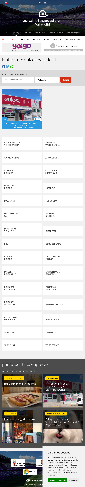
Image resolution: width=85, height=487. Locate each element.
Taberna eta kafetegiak (53, 39)
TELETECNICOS (52, 345)
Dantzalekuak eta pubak (74, 39)
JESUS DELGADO (53, 243)
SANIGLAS (9, 332)
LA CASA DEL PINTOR (10, 257)
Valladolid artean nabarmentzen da (18, 371)
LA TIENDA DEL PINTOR (52, 257)
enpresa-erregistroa (74, 33)
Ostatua (26, 39)
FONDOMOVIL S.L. (11, 214)
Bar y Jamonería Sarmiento (20, 383)
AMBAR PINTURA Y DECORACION (12, 143)
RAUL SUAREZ (52, 319)
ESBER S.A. (50, 188)
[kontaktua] (39, 2)
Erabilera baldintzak (30, 484)
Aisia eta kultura (40, 33)
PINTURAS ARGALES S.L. (10, 288)
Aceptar (52, 480)
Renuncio (62, 480)
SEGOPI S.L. (51, 332)
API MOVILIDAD (12, 157)
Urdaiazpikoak (11, 413)
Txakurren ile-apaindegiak (56, 413)
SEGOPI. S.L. (10, 345)
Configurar (73, 480)
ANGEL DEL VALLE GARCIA (52, 143)
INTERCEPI (50, 231)
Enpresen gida (16, 33)
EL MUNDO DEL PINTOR (12, 186)
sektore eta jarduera (11, 39)
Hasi (5, 33)
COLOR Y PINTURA (8, 171)
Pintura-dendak (52, 378)
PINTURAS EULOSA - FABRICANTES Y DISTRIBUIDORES (57, 387)
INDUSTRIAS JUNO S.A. (51, 214)
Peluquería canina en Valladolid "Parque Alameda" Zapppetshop (62, 422)
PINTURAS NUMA (54, 304)
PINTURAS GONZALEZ (9, 303)
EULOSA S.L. (10, 200)
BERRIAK (28, 33)
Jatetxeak (37, 39)
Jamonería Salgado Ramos (19, 419)
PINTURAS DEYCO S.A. (50, 288)
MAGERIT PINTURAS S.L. (11, 273)
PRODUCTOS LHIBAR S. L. (10, 318)
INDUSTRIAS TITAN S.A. (10, 229)
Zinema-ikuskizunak (56, 33)
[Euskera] (4, 2)
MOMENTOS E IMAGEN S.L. (52, 273)
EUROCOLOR (51, 200)
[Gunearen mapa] (45, 2)
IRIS (6, 243)
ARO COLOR (51, 157)
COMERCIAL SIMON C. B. (51, 171)
